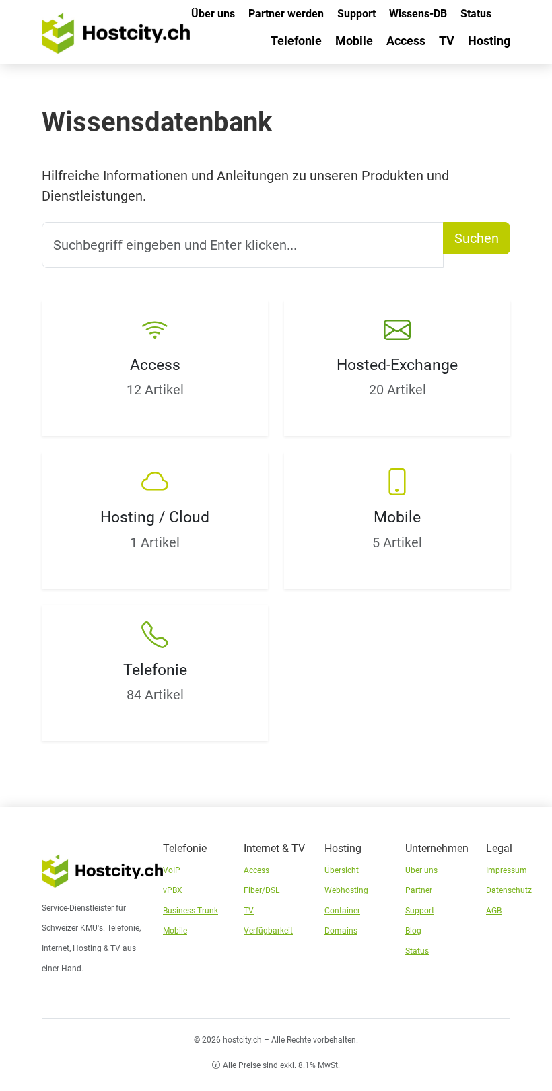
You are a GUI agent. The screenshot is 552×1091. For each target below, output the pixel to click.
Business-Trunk (190, 910)
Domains (340, 931)
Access (405, 41)
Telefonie (296, 41)
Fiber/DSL (261, 890)
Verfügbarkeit (268, 931)
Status (475, 13)
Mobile (354, 41)
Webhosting (346, 890)
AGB (494, 910)
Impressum (506, 870)
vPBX (172, 890)
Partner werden (286, 13)
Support (356, 13)
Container (342, 910)
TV (446, 41)
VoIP (171, 870)
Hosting (489, 41)
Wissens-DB (418, 13)
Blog (413, 931)
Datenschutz (509, 890)
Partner (418, 890)
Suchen (476, 238)
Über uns (213, 13)
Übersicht (341, 870)
